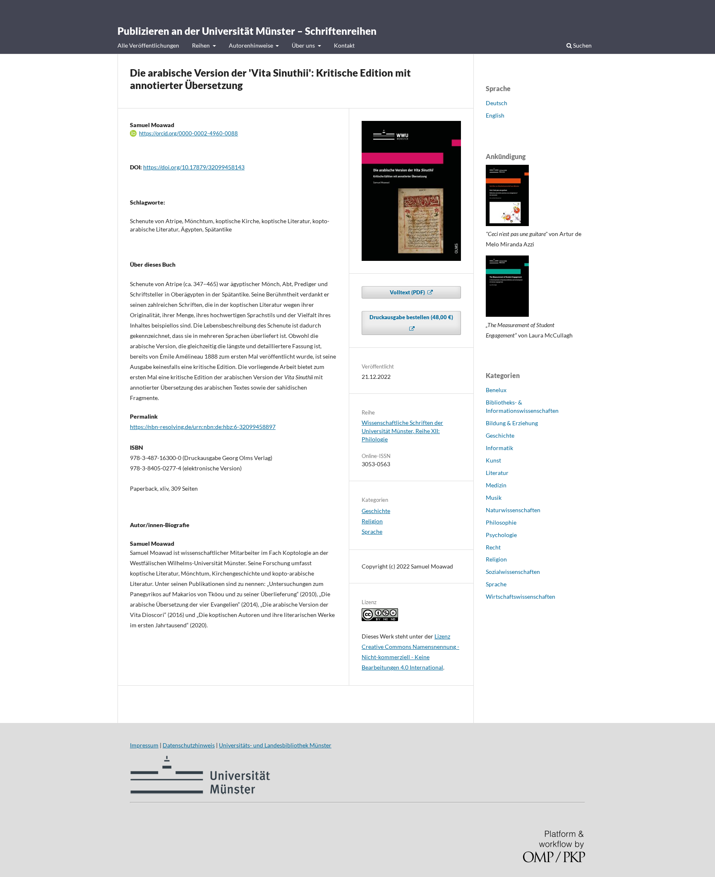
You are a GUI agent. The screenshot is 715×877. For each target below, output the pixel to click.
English (495, 115)
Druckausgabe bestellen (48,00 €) (411, 317)
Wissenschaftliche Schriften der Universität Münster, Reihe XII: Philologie (402, 431)
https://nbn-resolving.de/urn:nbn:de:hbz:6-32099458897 (203, 426)
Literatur (497, 472)
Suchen (582, 45)
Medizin (496, 485)
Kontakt (344, 45)
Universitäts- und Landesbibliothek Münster (275, 745)
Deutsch (496, 102)
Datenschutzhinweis (189, 745)
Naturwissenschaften (513, 509)
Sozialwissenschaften (513, 571)
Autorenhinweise (251, 45)
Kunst (493, 460)
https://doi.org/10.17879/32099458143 (194, 167)
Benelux (496, 389)
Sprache (372, 531)
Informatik (499, 447)
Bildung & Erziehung (512, 422)
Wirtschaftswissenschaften (520, 596)
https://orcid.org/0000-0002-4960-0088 (188, 133)
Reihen (201, 45)
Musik (493, 497)
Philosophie (501, 522)
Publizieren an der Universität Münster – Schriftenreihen (247, 31)
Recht (493, 547)
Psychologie (501, 534)
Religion (372, 521)
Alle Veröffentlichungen (148, 45)
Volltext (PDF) (408, 292)
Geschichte (376, 510)
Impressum (144, 745)
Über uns (304, 45)
